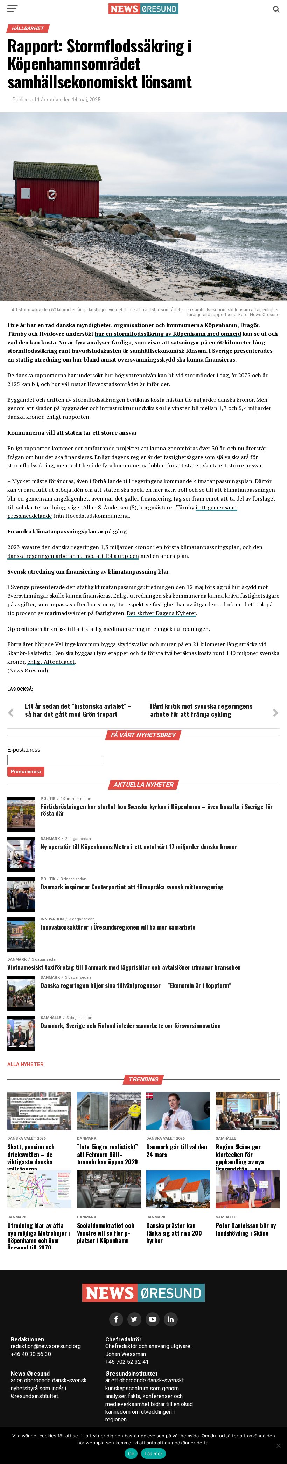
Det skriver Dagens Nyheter (161, 613)
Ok (131, 1453)
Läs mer (153, 1453)
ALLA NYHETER (25, 1065)
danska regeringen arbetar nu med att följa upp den (73, 556)
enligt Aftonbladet (51, 661)
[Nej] (278, 1445)
